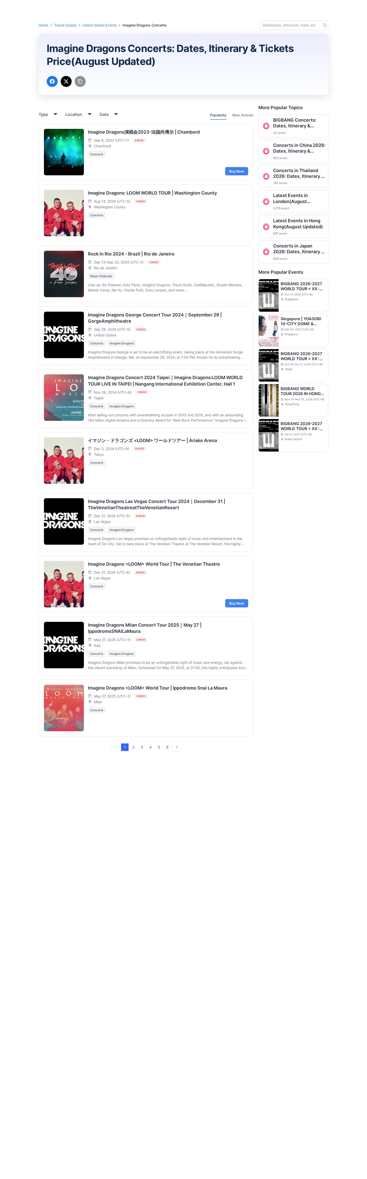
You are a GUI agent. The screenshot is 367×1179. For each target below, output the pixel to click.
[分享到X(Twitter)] (66, 81)
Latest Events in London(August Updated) (290, 198)
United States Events (99, 25)
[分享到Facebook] (52, 81)
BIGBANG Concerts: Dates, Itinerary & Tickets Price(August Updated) (296, 123)
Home (43, 25)
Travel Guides (65, 25)
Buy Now (236, 171)
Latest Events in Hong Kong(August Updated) (298, 223)
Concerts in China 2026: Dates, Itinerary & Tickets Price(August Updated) (299, 148)
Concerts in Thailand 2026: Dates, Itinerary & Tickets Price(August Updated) (298, 173)
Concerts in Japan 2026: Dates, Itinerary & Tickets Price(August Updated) (298, 249)
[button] (324, 8)
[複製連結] (80, 81)
